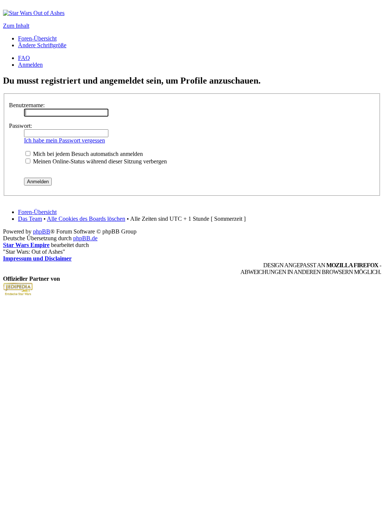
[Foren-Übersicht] (33, 13)
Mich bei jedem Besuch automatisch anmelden (87, 154)
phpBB (41, 231)
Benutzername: (27, 105)
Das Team (30, 219)
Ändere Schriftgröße (42, 45)
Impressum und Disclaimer (37, 258)
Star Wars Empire (26, 245)
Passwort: (20, 126)
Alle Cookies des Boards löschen (86, 219)
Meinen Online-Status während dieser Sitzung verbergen (99, 161)
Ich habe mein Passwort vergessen (64, 140)
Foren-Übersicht (37, 38)
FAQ (24, 58)
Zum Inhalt (16, 25)
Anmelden (30, 64)
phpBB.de (85, 238)
